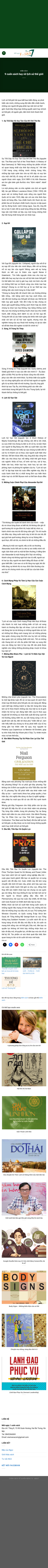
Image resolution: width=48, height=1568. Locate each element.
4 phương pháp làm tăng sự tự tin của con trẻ (24, 1045)
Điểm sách (24, 71)
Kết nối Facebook (11, 1465)
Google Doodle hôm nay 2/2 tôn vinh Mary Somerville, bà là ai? (24, 1262)
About (36, 1478)
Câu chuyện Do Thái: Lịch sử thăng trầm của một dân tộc (24, 1175)
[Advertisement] (24, 24)
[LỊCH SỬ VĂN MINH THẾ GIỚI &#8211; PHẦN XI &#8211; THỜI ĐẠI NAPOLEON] (32, 962)
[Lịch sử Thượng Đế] (11, 981)
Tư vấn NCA (7, 1459)
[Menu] (4, 53)
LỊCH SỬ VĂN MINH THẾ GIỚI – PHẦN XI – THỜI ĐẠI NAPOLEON (31, 971)
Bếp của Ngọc (7, 1450)
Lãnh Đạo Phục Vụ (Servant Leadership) (24, 1392)
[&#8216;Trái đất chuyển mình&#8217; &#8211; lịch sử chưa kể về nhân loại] (11, 962)
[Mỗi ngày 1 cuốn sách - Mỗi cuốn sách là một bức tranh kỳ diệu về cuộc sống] (24, 53)
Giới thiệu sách (8, 1454)
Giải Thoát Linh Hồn (24, 1132)
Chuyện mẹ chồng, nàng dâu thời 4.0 (24, 1349)
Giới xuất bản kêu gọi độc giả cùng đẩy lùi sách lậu (24, 1218)
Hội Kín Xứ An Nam (24, 1089)
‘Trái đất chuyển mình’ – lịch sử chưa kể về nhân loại (10, 971)
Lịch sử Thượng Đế (8, 988)
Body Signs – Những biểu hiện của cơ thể (24, 1306)
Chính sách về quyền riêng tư (21, 1478)
